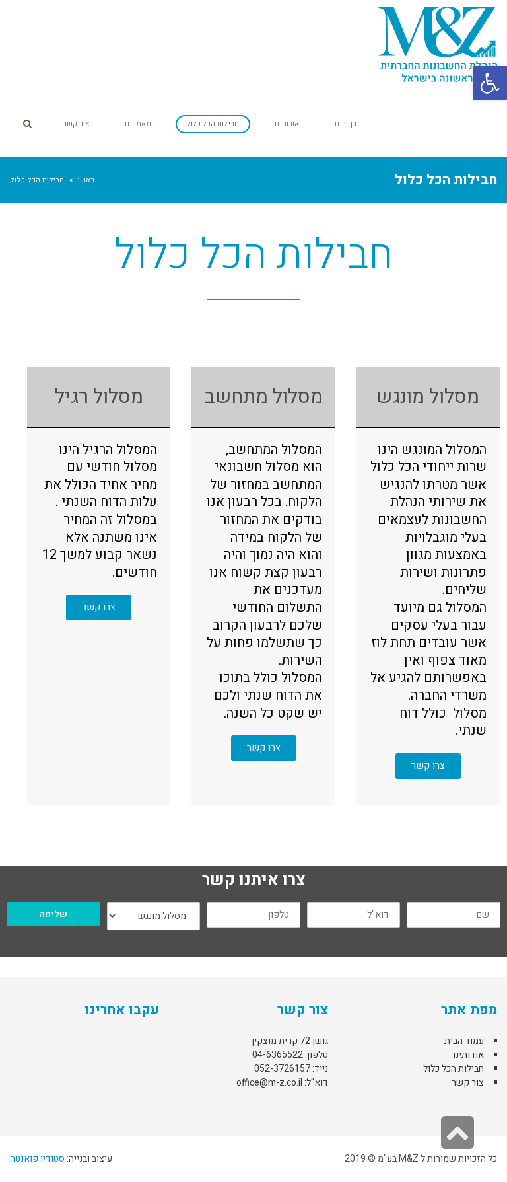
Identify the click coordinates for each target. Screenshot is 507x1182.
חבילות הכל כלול (453, 1069)
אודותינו (468, 1055)
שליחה (53, 914)
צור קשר (468, 1083)
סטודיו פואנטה (37, 1158)
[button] (490, 83)
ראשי (86, 180)
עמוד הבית (464, 1041)
